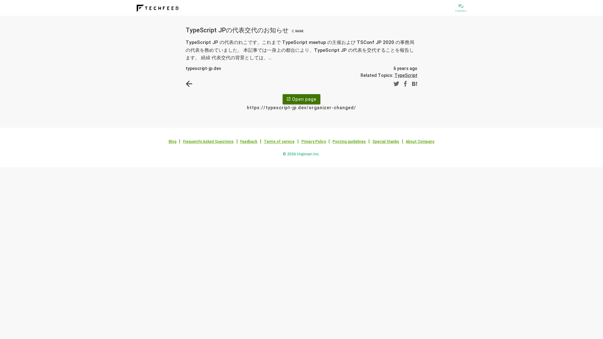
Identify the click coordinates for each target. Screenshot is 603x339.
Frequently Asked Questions (208, 141)
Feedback (248, 141)
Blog (173, 141)
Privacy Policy (314, 141)
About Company (420, 141)
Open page (301, 99)
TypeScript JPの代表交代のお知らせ (244, 30)
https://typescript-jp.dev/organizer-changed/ (301, 107)
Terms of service (279, 141)
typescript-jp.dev (203, 68)
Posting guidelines (349, 141)
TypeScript (405, 75)
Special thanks (385, 141)
